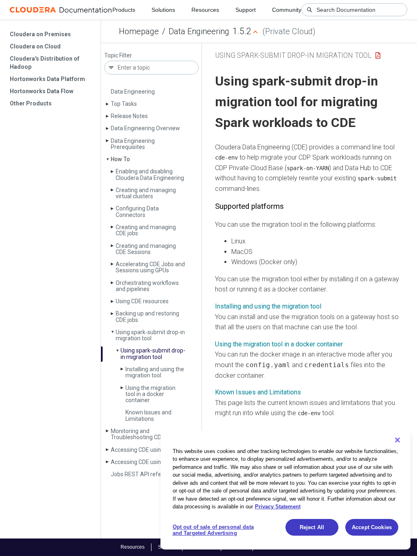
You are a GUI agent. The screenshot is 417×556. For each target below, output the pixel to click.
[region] (285, 490)
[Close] (397, 440)
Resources (205, 10)
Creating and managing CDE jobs (146, 230)
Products (123, 10)
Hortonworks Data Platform (47, 79)
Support (245, 10)
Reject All (312, 527)
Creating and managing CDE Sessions (146, 249)
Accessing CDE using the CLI (147, 462)
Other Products (31, 103)
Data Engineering (199, 31)
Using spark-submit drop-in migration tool (150, 335)
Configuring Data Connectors (137, 211)
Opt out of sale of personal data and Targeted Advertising (213, 530)
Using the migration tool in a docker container (150, 394)
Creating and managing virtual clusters (146, 193)
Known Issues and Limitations (148, 415)
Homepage (139, 31)
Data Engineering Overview (145, 128)
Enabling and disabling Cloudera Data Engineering (150, 174)
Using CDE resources (142, 301)
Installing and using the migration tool (154, 372)
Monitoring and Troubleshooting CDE (138, 434)
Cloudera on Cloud (35, 46)
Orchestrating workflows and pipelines (147, 286)
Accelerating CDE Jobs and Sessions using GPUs (150, 267)
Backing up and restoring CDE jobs (147, 316)
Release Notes (129, 116)
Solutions (163, 10)
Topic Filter (118, 56)
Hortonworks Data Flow (41, 91)
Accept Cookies (372, 527)
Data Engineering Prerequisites (133, 144)
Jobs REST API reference (143, 474)
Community (286, 10)
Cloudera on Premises (40, 34)
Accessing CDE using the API (147, 450)
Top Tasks (124, 104)
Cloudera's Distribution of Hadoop (44, 62)
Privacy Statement (278, 506)
